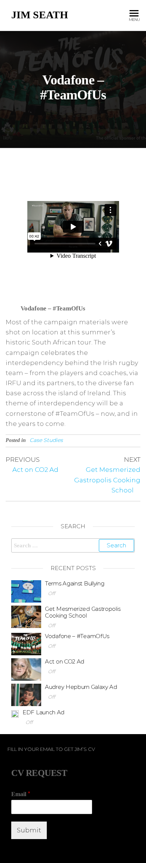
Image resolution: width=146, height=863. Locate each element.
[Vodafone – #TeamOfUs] (26, 643)
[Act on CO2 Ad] (26, 668)
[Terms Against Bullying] (26, 590)
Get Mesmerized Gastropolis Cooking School (82, 612)
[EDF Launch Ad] (15, 713)
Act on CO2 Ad (64, 661)
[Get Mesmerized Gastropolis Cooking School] (26, 616)
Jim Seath (39, 15)
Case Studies (46, 440)
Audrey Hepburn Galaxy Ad (81, 686)
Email (20, 794)
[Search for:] (73, 545)
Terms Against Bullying (74, 583)
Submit (29, 830)
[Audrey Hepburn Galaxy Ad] (26, 694)
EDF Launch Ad (43, 712)
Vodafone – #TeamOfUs (77, 636)
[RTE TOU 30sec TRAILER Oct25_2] (73, 227)
